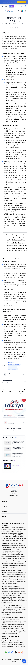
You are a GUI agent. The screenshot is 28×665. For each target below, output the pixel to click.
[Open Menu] (24, 661)
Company (14, 511)
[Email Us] (22, 6)
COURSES (14, 502)
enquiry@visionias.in (14, 495)
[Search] (18, 11)
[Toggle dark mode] (16, 6)
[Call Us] (19, 6)
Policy (14, 516)
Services (14, 506)
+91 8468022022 (14, 491)
